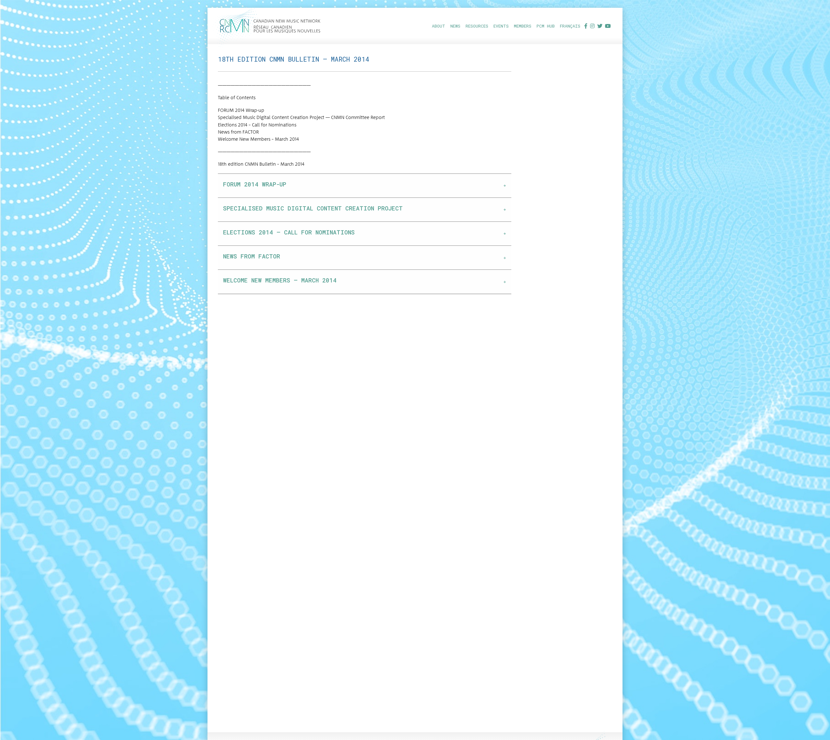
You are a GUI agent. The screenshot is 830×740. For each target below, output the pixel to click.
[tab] (364, 185)
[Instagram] (592, 25)
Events (501, 26)
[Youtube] (608, 25)
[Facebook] (585, 25)
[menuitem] (438, 25)
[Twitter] (599, 25)
